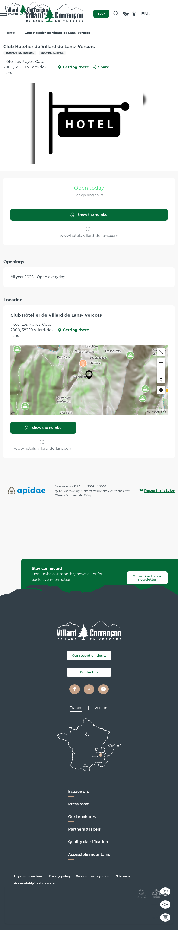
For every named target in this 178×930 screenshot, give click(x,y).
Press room (79, 804)
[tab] (76, 707)
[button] (116, 13)
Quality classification (88, 842)
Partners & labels (84, 829)
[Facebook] (74, 689)
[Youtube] (103, 689)
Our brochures (82, 817)
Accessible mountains (89, 854)
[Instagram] (89, 689)
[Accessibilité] (134, 14)
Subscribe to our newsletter (147, 578)
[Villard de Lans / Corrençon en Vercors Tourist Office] (54, 13)
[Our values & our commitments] (125, 16)
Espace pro (78, 791)
